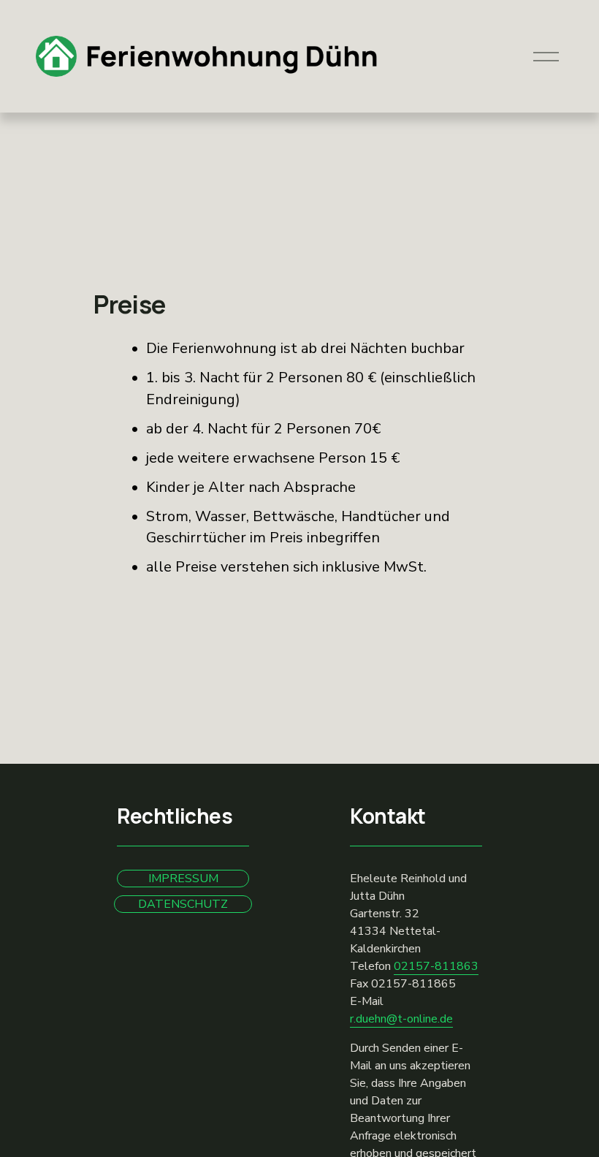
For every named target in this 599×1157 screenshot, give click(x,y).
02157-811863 (436, 966)
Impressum (183, 878)
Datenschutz (183, 904)
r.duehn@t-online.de (401, 1019)
